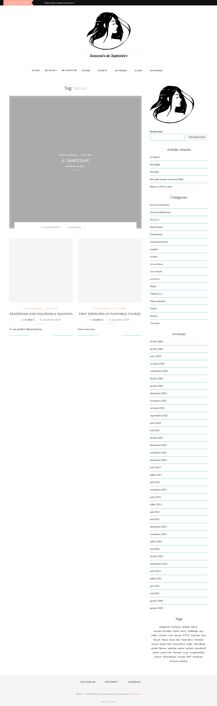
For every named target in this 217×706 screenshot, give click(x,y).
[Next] (41, 2)
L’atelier (86, 71)
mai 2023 (155, 430)
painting (172, 648)
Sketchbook (169, 656)
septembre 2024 (159, 370)
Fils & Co (154, 219)
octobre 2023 (157, 408)
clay (201, 631)
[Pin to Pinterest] (102, 227)
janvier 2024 (156, 385)
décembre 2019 (158, 460)
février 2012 (156, 556)
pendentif (200, 648)
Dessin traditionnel (160, 212)
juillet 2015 (156, 504)
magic (189, 643)
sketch (158, 656)
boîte (176, 631)
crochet (163, 635)
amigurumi (164, 626)
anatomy (176, 626)
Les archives (156, 71)
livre (169, 643)
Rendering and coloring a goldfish (41, 314)
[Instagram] (204, 2)
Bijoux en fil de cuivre (161, 186)
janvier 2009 (156, 600)
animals (186, 626)
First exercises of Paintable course (110, 314)
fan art (156, 639)
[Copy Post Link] (106, 227)
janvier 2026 (156, 348)
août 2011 (155, 571)
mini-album (199, 643)
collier (154, 635)
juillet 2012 (156, 541)
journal (155, 643)
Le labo (138, 71)
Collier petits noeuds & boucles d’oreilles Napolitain (67, 3)
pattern (190, 648)
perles (156, 652)
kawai (163, 643)
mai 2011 (155, 593)
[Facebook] (213, 2)
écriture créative (178, 661)
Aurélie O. (80, 166)
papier (181, 648)
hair (178, 639)
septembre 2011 (159, 563)
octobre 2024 (157, 363)
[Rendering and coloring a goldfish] (41, 270)
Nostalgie (155, 164)
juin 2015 (155, 511)
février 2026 (156, 341)
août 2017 (155, 467)
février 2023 (156, 437)
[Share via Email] (111, 227)
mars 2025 (155, 356)
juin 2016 (155, 482)
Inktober (199, 639)
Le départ (155, 157)
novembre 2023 (158, 400)
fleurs (165, 639)
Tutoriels (155, 323)
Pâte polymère (157, 301)
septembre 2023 (159, 415)
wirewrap (197, 656)
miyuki (154, 648)
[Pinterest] (209, 2)
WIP (188, 656)
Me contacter (69, 70)
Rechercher (156, 131)
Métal (153, 286)
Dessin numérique (159, 204)
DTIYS (186, 635)
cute (170, 635)
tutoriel (181, 656)
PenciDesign (135, 693)
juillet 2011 (156, 578)
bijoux (194, 626)
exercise (195, 635)
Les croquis (121, 71)
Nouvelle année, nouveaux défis (167, 179)
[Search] (183, 70)
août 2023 (155, 422)
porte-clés (166, 652)
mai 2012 (155, 548)
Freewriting (156, 234)
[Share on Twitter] (97, 227)
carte (183, 631)
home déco (187, 639)
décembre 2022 (158, 445)
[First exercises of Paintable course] (110, 270)
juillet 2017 (156, 474)
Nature (162, 648)
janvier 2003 (156, 608)
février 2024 (156, 378)
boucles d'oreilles (163, 631)
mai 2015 (155, 519)
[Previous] (37, 2)
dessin (177, 635)
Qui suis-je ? (51, 70)
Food (172, 639)
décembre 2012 (158, 526)
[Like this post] (88, 227)
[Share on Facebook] (93, 227)
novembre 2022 (158, 452)
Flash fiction (156, 227)
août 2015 (155, 497)
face (203, 635)
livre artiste (179, 643)
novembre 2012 (158, 534)
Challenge (192, 631)
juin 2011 (155, 585)
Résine (153, 315)
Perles (153, 308)
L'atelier (154, 249)
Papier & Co (156, 293)
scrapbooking (197, 652)
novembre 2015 (158, 489)
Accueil (36, 70)
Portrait (177, 652)
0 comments (74, 227)
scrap (186, 652)
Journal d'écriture (159, 241)
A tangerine (75, 160)
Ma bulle (154, 171)
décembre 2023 (158, 393)
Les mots (102, 71)
